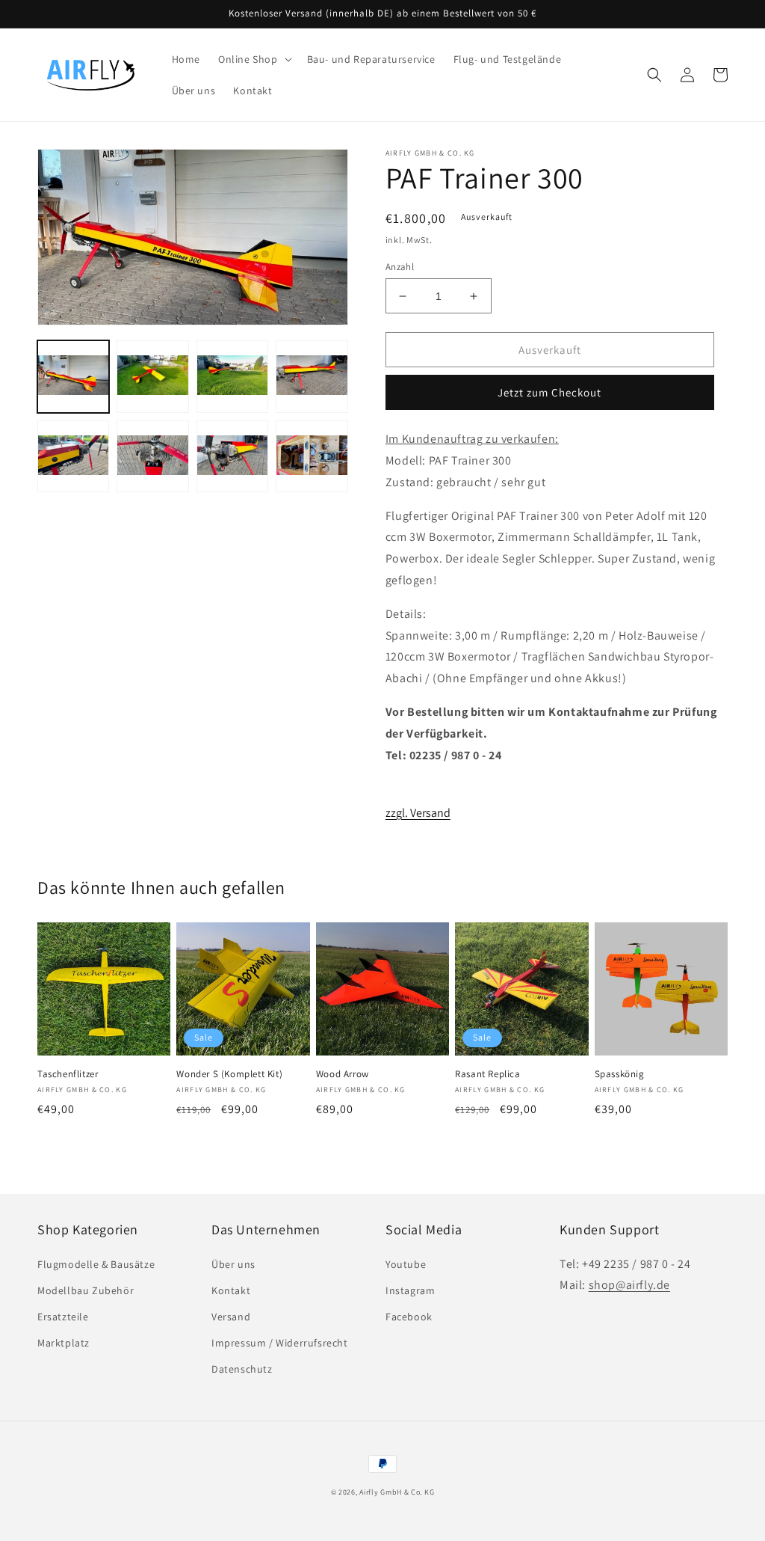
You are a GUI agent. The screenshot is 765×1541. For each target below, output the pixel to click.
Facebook (409, 1316)
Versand (230, 1316)
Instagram (410, 1290)
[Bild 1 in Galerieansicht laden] (73, 376)
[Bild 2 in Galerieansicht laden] (152, 376)
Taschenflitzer (67, 1074)
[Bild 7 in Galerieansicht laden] (232, 456)
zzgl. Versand (417, 813)
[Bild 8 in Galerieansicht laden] (311, 456)
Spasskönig (620, 1074)
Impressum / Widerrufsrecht (279, 1342)
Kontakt (230, 1290)
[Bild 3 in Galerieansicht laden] (232, 376)
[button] (253, 59)
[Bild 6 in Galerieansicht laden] (152, 456)
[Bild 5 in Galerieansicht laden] (73, 456)
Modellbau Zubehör (85, 1290)
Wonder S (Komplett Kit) (229, 1074)
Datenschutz (242, 1369)
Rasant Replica (487, 1074)
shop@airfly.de (629, 1285)
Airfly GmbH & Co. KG (396, 1492)
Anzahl (399, 266)
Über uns (233, 1264)
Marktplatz (63, 1342)
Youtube (405, 1264)
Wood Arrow (342, 1074)
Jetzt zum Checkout (549, 392)
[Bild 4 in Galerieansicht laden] (311, 376)
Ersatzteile (63, 1316)
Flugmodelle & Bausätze (96, 1264)
